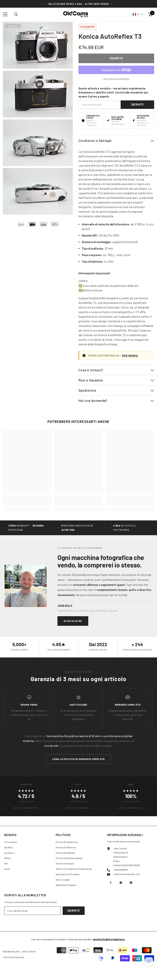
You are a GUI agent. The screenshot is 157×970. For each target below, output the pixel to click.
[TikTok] (131, 882)
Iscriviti (137, 104)
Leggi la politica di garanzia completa (78, 759)
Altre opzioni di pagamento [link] (116, 78)
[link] (27, 503)
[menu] (5, 14)
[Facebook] (110, 882)
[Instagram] (120, 882)
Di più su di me (73, 621)
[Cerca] (16, 14)
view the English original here (109, 939)
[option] (21, 224)
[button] (138, 14)
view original (130, 355)
